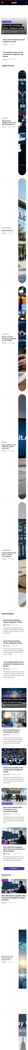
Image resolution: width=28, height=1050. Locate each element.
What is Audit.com (7, 230)
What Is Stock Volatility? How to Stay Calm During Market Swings (13, 769)
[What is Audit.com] (22, 230)
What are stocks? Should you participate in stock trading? (9, 338)
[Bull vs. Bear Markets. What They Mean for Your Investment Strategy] (14, 796)
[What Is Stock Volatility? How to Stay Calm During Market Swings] (22, 122)
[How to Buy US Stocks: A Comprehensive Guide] (14, 719)
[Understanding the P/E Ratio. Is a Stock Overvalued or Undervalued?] (22, 554)
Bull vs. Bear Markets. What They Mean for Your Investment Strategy (12, 809)
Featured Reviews (7, 803)
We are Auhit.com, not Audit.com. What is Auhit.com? (9, 446)
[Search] (25, 2)
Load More (13, 868)
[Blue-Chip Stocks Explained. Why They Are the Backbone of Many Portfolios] (14, 836)
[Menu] (3, 2)
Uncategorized (6, 726)
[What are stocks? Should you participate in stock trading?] (22, 338)
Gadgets (4, 843)
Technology (5, 764)
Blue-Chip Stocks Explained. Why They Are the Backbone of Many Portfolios (14, 849)
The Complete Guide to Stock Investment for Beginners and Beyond (13, 54)
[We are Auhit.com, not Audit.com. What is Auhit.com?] (22, 446)
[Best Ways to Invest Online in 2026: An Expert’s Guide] (14, 695)
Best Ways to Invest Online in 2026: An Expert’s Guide (7, 958)
